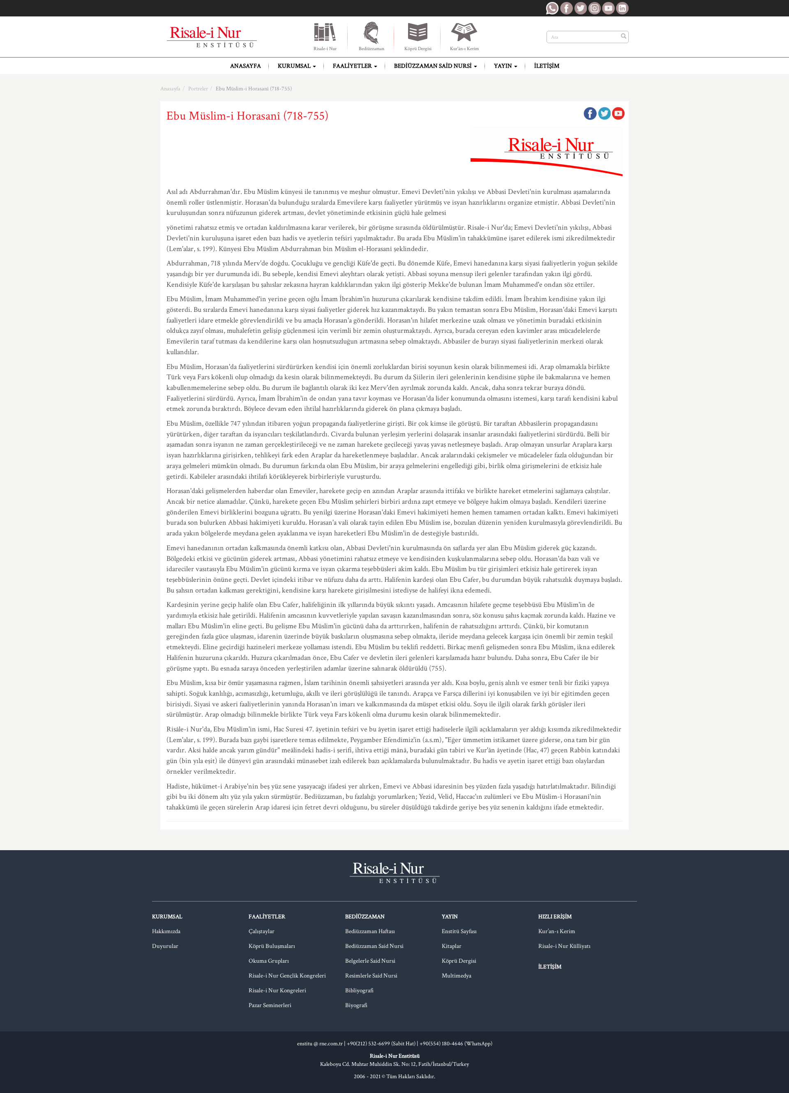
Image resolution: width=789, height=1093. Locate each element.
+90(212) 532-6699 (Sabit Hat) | (383, 1043)
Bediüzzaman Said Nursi (433, 66)
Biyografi (356, 1005)
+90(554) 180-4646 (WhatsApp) (456, 1043)
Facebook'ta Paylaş (590, 113)
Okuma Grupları (269, 961)
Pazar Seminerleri (270, 1005)
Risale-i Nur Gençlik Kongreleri (287, 976)
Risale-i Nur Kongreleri (277, 990)
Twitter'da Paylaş (604, 113)
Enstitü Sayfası (459, 931)
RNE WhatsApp (552, 8)
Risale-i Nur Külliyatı (564, 946)
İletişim (546, 66)
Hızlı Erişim (555, 916)
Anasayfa (245, 66)
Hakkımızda (166, 931)
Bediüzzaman (371, 49)
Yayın (503, 66)
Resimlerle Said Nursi (371, 976)
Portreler (198, 88)
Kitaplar (451, 946)
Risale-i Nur (325, 49)
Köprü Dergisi (417, 49)
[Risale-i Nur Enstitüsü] (211, 37)
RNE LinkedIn (622, 8)
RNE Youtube (608, 8)
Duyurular (165, 946)
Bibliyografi (359, 990)
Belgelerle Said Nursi (370, 961)
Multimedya (456, 976)
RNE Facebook (566, 8)
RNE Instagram (594, 8)
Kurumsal (295, 66)
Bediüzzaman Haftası (370, 931)
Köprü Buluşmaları (272, 946)
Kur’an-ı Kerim (556, 931)
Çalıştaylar (262, 931)
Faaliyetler (353, 66)
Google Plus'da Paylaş (618, 113)
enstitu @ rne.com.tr (320, 1043)
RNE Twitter (580, 8)
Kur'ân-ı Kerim (464, 49)
